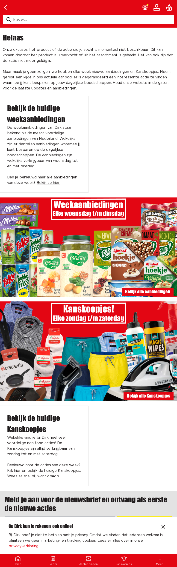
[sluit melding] (163, 527)
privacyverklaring (23, 546)
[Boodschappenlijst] (170, 7)
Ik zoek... (20, 19)
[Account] (157, 7)
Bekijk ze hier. (48, 183)
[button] (145, 7)
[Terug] (5, 7)
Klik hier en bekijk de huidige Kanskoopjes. (44, 470)
